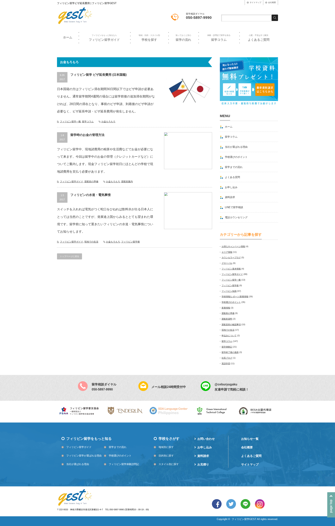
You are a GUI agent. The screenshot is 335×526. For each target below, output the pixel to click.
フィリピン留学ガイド (104, 37)
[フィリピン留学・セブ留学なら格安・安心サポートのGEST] (75, 23)
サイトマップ (255, 2)
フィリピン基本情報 (231, 269)
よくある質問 (232, 177)
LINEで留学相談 (234, 207)
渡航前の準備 (91, 181)
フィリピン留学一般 (70, 121)
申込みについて (229, 335)
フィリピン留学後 (130, 241)
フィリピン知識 (229, 291)
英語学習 (226, 363)
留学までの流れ (234, 167)
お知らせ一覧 (250, 438)
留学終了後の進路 (230, 352)
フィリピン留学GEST (244, 519)
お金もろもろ (108, 121)
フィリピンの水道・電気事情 (90, 194)
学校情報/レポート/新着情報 (235, 296)
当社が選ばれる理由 (236, 146)
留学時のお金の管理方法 (87, 134)
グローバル (227, 263)
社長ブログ (227, 358)
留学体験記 (227, 347)
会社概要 (272, 2)
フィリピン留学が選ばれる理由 (84, 455)
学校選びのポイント (236, 157)
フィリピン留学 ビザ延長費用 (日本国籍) (98, 74)
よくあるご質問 (258, 37)
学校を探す (149, 37)
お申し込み (231, 187)
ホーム (67, 37)
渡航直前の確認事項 (231, 324)
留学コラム (219, 37)
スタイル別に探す (169, 464)
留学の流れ (183, 37)
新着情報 (226, 308)
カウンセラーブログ (231, 257)
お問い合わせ (206, 438)
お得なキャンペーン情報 (233, 246)
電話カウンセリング (236, 217)
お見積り (203, 464)
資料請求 (230, 197)
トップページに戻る (69, 256)
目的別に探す (166, 455)
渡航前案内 (127, 181)
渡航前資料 (227, 319)
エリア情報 (227, 252)
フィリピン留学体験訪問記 (124, 464)
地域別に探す (166, 447)
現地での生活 (91, 241)
